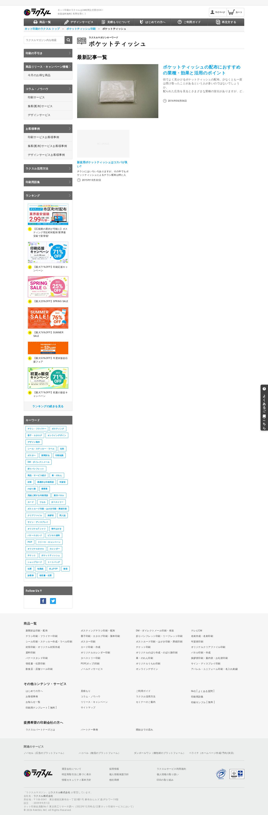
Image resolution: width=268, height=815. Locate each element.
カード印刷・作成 (90, 647)
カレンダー (55, 549)
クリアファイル (35, 515)
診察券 (31, 575)
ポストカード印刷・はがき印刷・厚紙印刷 (47, 509)
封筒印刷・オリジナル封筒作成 (43, 647)
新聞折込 (45, 455)
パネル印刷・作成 (201, 652)
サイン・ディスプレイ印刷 (206, 663)
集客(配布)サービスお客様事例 (47, 146)
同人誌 (62, 515)
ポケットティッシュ (50, 555)
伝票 (30, 569)
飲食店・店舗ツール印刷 (39, 669)
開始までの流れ (144, 729)
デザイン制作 (34, 442)
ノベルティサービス (92, 669)
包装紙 (40, 569)
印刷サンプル (202, 702)
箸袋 (65, 569)
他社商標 (114, 780)
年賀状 (62, 482)
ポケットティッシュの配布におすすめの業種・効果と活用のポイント (202, 70)
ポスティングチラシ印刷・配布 (98, 630)
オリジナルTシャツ (37, 529)
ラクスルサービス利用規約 (171, 769)
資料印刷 (31, 652)
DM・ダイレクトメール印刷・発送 (155, 630)
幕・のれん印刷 (144, 658)
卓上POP (53, 569)
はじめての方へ (34, 691)
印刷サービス (36, 97)
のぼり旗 (32, 489)
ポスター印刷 (88, 641)
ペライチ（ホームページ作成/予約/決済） (212, 753)
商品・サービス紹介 (37, 475)
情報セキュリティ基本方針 (76, 780)
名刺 (62, 449)
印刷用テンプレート (40, 707)
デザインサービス (39, 115)
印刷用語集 (33, 182)
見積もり (86, 691)
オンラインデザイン (57, 435)
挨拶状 (51, 515)
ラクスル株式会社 (60, 792)
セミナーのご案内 (146, 702)
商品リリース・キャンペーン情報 (47, 66)
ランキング (33, 195)
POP (30, 542)
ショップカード (35, 562)
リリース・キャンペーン (49, 542)
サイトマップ (88, 707)
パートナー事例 (89, 729)
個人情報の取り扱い (168, 774)
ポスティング (58, 429)
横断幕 (44, 489)
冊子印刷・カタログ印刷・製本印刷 (100, 636)
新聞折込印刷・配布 (37, 630)
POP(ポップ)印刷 (90, 663)
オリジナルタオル (36, 549)
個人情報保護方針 (119, 774)
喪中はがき (56, 529)
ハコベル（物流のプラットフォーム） (99, 753)
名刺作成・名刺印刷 (202, 636)
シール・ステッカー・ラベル (41, 449)
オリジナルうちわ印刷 (148, 663)
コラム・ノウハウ (37, 88)
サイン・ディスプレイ (38, 522)
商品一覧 (30, 623)
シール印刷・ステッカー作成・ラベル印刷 (49, 641)
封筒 (30, 482)
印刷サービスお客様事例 (43, 137)
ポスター (32, 455)
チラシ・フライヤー (37, 429)
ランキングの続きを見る (48, 406)
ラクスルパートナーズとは (40, 729)
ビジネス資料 (54, 535)
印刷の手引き (34, 53)
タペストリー (57, 502)
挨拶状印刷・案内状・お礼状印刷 (209, 658)
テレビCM (196, 630)
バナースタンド (35, 535)
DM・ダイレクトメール (38, 462)
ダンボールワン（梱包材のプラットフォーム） (159, 753)
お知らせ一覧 (33, 702)
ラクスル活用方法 (37, 168)
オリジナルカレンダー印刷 (95, 652)
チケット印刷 (143, 647)
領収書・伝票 (45, 575)
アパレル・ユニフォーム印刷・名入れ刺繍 (214, 669)
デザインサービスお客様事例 (46, 154)
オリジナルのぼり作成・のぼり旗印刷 (157, 652)
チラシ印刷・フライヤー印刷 (41, 636)
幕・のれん (57, 475)
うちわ (42, 502)
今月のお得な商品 (39, 75)
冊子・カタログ (35, 435)
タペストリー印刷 (90, 658)
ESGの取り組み (165, 780)
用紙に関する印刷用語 (38, 495)
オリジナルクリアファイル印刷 (208, 647)
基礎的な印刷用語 (45, 482)
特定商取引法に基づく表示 (76, 774)
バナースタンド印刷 (37, 658)
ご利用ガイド (143, 691)
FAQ (202, 691)
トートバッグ (54, 562)
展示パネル (59, 495)
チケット (32, 555)
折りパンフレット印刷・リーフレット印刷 (159, 636)
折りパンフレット (36, 469)
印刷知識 (59, 455)
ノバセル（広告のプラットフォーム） (44, 753)
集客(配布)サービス (40, 106)
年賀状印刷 (197, 641)
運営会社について (71, 769)
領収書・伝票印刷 (35, 663)
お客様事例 (33, 128)
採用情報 (114, 769)
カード (31, 502)
